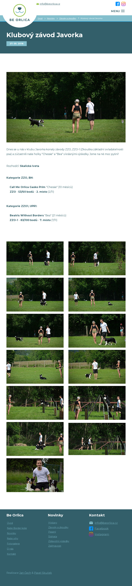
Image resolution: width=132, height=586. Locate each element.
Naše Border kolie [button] (17, 528)
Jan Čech (25, 572)
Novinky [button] (11, 533)
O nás (10, 548)
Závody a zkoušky (67, 18)
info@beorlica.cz (50, 3)
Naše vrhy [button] (12, 538)
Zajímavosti (54, 545)
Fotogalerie (13, 543)
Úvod (40, 18)
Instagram (102, 534)
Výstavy (52, 522)
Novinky (51, 18)
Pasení (52, 531)
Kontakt (11, 553)
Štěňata (52, 536)
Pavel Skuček (43, 572)
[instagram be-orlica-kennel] (123, 4)
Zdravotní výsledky (58, 541)
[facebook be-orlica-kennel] (118, 4)
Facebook (101, 528)
